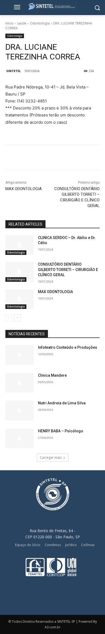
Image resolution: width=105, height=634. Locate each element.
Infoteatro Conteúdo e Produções (67, 347)
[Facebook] (27, 158)
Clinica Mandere (52, 375)
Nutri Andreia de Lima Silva (62, 403)
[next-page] (17, 317)
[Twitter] (40, 158)
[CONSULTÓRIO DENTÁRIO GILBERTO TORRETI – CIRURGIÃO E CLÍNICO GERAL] (19, 272)
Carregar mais (51, 457)
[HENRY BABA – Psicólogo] (19, 438)
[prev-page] (8, 317)
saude (21, 23)
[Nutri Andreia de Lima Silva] (19, 411)
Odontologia (40, 23)
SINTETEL (13, 71)
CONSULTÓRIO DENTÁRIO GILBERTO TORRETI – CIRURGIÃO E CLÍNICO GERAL (68, 269)
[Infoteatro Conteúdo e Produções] (19, 355)
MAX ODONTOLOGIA (23, 188)
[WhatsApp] (65, 158)
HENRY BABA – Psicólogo (60, 431)
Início (9, 23)
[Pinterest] (52, 158)
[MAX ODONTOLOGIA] (19, 299)
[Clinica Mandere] (19, 383)
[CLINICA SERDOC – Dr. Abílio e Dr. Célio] (19, 245)
